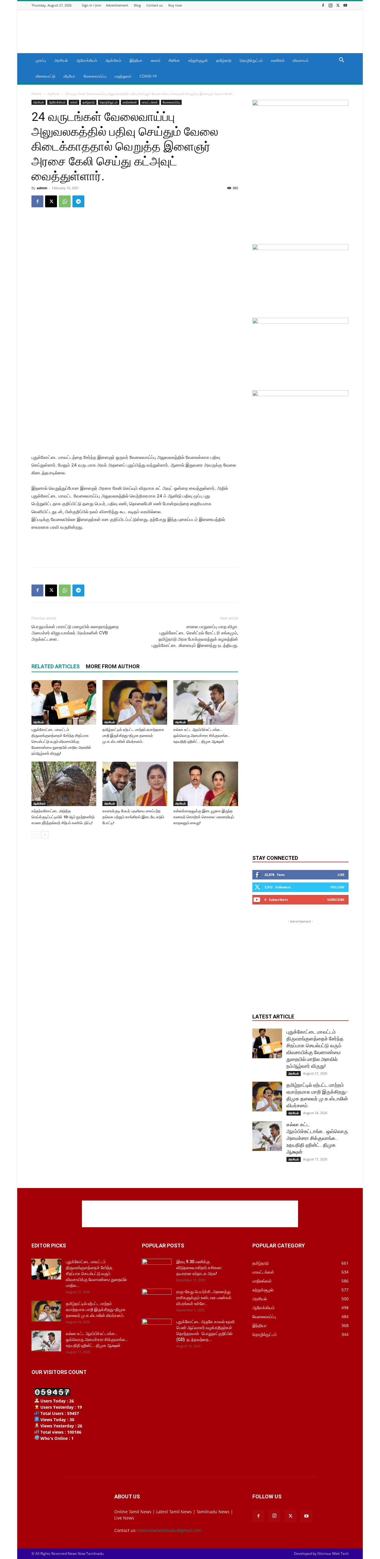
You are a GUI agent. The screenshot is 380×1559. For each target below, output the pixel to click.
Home (36, 93)
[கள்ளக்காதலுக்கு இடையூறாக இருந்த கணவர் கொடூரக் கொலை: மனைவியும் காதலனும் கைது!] (205, 784)
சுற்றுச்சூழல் (198, 60)
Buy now (175, 5)
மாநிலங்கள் (130, 102)
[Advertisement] (240, 31)
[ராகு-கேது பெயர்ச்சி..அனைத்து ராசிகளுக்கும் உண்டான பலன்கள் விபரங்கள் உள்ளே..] (157, 1299)
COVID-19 (148, 76)
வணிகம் (277, 60)
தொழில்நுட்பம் (251, 60)
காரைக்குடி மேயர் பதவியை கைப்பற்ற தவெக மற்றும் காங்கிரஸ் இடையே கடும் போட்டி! (133, 817)
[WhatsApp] (65, 201)
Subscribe (335, 899)
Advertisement (117, 5)
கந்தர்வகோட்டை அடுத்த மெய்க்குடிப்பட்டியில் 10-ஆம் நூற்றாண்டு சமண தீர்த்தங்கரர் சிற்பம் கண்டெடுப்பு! (62, 817)
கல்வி (73, 102)
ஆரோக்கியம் (86, 60)
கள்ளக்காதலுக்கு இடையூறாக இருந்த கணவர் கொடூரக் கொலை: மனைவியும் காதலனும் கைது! (203, 817)
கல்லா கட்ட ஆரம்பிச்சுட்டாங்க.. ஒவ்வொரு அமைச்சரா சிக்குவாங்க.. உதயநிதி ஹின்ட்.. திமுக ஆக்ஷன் (201, 735)
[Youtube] (345, 5)
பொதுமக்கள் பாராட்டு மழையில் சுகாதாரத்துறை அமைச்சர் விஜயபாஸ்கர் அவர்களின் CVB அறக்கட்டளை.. (75, 633)
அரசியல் (61, 60)
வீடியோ (69, 76)
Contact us (154, 5)
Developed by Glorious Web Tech (321, 1553)
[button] (341, 61)
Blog (137, 5)
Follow (337, 887)
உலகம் (155, 60)
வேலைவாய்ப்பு (95, 76)
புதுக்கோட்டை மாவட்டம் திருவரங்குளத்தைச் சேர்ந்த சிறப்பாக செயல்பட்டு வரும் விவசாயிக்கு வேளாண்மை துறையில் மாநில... (96, 1273)
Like (341, 874)
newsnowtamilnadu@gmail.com (169, 1530)
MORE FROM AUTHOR (113, 666)
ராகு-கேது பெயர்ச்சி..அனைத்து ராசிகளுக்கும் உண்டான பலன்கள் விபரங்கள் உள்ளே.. (204, 1297)
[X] (338, 5)
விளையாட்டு (45, 76)
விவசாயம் (300, 60)
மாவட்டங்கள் (150, 102)
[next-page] (44, 834)
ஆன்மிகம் (113, 60)
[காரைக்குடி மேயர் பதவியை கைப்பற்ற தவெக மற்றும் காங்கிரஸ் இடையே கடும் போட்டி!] (134, 784)
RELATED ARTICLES (55, 666)
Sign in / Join (91, 5)
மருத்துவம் (123, 76)
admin (42, 188)
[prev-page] (35, 834)
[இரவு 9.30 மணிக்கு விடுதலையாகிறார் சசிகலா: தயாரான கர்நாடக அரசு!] (157, 1269)
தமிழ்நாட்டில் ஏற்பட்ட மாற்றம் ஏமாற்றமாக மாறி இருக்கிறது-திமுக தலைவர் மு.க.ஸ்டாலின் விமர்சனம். (133, 735)
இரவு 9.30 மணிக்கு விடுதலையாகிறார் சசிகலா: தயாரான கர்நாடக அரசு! (199, 1267)
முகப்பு (41, 60)
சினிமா (174, 60)
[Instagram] (330, 5)
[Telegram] (78, 201)
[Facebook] (323, 5)
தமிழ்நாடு (223, 60)
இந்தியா (135, 60)
